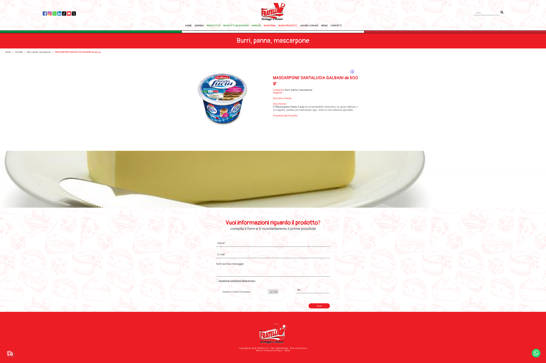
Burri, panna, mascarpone (38, 52)
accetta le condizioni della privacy (237, 280)
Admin (287, 350)
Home (8, 52)
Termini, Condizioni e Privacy (269, 350)
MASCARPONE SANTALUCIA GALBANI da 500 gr (78, 52)
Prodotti (19, 52)
